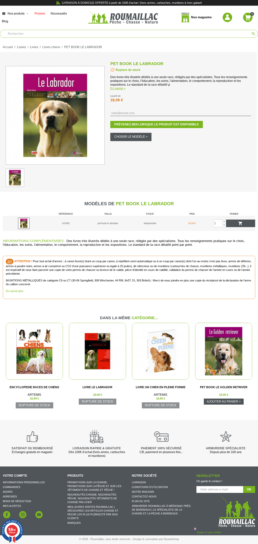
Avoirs (7, 491)
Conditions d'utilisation (150, 487)
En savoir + (117, 88)
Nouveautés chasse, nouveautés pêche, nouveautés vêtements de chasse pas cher (92, 498)
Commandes (11, 487)
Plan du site (141, 501)
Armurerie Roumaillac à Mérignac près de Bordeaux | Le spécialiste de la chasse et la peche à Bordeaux (161, 509)
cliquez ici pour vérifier (209, 532)
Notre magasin (143, 491)
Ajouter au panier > (224, 401)
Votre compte (15, 475)
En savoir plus (14, 291)
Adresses (10, 496)
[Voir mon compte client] (227, 17)
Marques (74, 522)
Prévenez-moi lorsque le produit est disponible (156, 124)
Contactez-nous (144, 496)
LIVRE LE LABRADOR (97, 387)
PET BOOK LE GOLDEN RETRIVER (223, 387)
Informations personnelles (24, 482)
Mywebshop (171, 539)
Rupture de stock (34, 405)
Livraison (139, 482)
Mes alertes (12, 505)
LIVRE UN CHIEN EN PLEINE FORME (160, 387)
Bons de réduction (17, 501)
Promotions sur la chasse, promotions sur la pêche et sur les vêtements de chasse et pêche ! (94, 486)
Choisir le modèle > (131, 136)
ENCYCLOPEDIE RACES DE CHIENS (34, 387)
